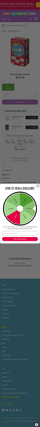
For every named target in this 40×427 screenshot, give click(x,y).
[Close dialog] (37, 185)
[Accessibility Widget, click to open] (36, 424)
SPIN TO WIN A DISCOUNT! (19, 239)
